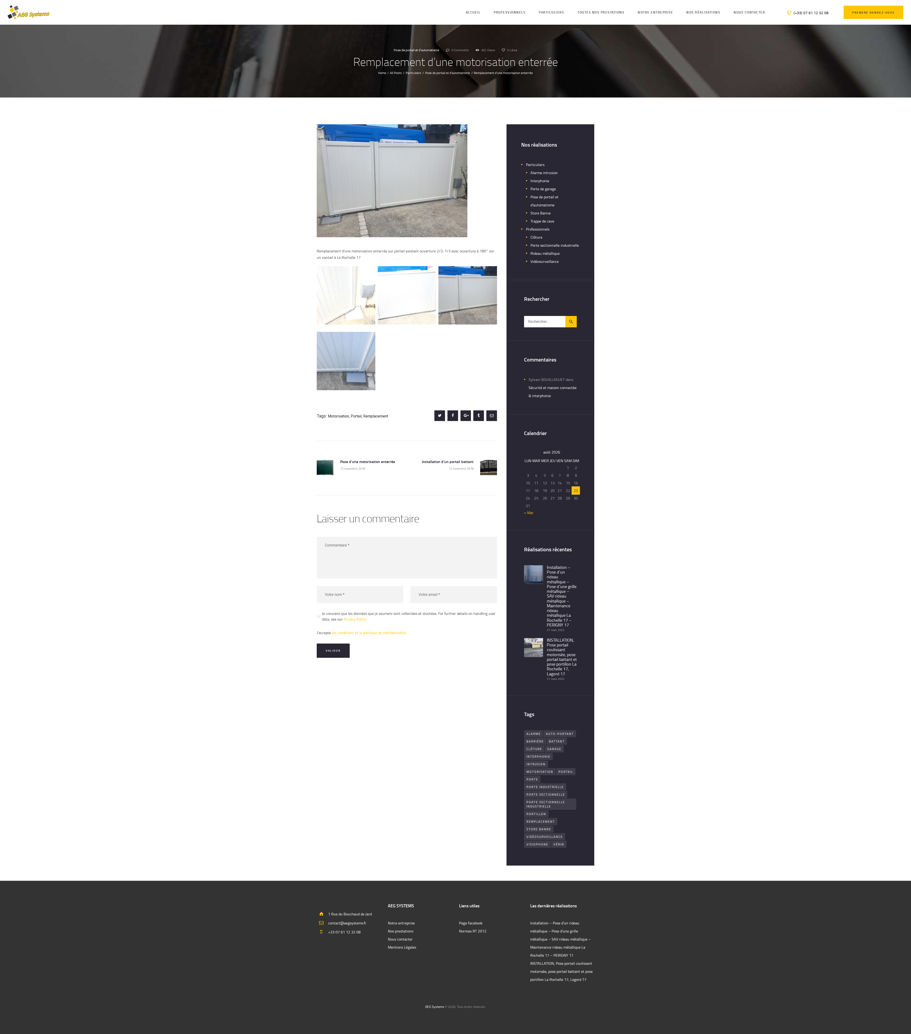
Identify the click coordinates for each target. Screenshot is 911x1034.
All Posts (396, 73)
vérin (558, 844)
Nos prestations (400, 931)
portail (356, 416)
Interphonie (539, 180)
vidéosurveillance (544, 837)
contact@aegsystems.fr (347, 923)
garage (554, 749)
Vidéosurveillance (544, 261)
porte (532, 779)
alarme (533, 734)
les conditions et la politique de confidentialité (369, 632)
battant (557, 741)
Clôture (536, 237)
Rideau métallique (545, 253)
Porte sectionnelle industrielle (554, 245)
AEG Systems (434, 1006)
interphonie (538, 756)
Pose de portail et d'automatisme (416, 50)
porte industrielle (545, 787)
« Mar (529, 512)
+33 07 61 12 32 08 (344, 932)
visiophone (537, 844)
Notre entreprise (401, 923)
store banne (538, 829)
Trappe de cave (542, 221)
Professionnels (537, 229)
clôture (534, 749)
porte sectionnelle (545, 794)
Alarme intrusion (544, 172)
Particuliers (413, 73)
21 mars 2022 (555, 630)
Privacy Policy (355, 619)
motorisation (338, 416)
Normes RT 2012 (472, 931)
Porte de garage (543, 188)
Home (382, 73)
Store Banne (540, 213)
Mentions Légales (402, 947)
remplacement (375, 416)
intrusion (536, 764)
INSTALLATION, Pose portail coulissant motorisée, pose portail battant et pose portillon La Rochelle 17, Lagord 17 (562, 657)
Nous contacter (400, 939)
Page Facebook (471, 923)
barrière (535, 741)
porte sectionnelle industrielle (545, 804)
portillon (536, 814)
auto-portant (560, 734)
